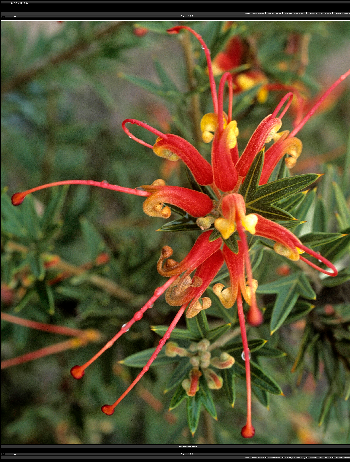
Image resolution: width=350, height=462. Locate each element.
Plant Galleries (258, 13)
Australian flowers (324, 13)
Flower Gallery (299, 13)
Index (278, 13)
